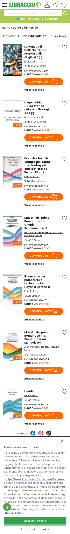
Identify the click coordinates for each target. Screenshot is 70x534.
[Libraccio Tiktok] (49, 435)
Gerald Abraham (53, 232)
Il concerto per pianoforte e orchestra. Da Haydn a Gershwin (37, 282)
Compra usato (40, 82)
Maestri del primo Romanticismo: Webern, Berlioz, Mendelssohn (37, 337)
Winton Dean (30, 395)
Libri (22, 18)
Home (6, 28)
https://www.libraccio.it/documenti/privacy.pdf (37, 479)
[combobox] (33, 13)
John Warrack (31, 346)
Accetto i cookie (35, 521)
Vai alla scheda (34, 89)
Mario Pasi (29, 61)
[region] (35, 485)
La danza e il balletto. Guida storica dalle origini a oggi (35, 52)
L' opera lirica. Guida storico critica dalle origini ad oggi (37, 108)
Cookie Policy (14, 513)
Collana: (9, 36)
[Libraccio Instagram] (41, 435)
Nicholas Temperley (34, 232)
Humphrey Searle (33, 235)
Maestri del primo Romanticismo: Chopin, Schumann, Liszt (37, 223)
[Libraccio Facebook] (33, 435)
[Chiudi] (62, 440)
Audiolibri (50, 18)
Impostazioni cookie (35, 529)
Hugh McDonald (47, 346)
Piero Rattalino (31, 176)
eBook (35, 18)
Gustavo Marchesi (33, 117)
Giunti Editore (38, 65)
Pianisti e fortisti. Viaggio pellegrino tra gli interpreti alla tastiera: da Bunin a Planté (37, 165)
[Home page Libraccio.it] (25, 6)
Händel (29, 391)
